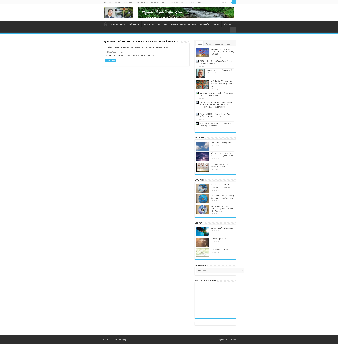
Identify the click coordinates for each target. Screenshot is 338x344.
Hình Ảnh (216, 24)
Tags (228, 44)
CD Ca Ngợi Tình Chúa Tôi (221, 249)
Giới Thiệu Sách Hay (150, 2)
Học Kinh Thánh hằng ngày (183, 24)
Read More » (111, 60)
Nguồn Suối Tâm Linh (227, 340)
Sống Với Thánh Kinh (112, 2)
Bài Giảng (162, 24)
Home (105, 24)
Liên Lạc (227, 24)
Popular (208, 44)
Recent (199, 44)
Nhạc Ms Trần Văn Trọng (190, 2)
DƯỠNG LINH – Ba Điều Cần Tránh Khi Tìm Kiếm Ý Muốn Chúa (136, 48)
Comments (219, 44)
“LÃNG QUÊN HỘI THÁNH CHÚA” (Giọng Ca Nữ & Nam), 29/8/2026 (222, 51)
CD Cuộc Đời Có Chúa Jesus (222, 228)
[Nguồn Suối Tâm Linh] (118, 12)
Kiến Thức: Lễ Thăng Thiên (221, 143)
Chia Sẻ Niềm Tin (131, 2)
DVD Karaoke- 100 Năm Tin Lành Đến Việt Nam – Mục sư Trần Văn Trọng (222, 208)
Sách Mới (204, 24)
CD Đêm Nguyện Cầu (219, 239)
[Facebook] (216, 339)
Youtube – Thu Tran (169, 2)
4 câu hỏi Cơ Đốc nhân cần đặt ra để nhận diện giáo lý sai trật (222, 83)
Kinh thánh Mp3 (118, 24)
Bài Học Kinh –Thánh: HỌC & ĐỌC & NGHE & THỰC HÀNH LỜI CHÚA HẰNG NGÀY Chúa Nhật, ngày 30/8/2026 (215, 104)
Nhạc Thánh (148, 24)
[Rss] (213, 339)
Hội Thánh (134, 24)
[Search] (234, 2)
